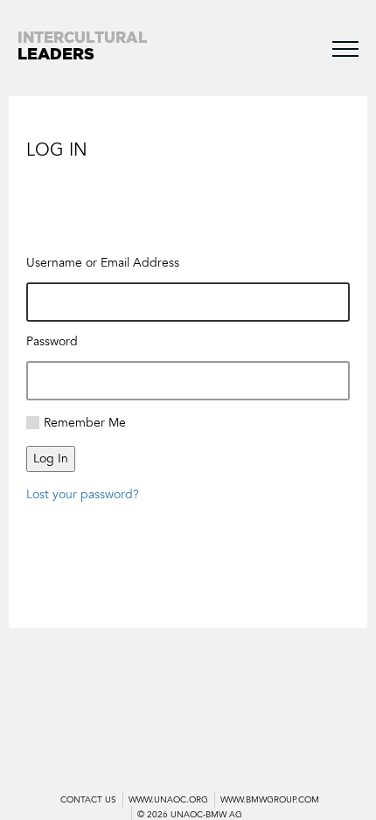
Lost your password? (82, 494)
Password (52, 341)
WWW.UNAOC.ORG (168, 800)
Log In (50, 458)
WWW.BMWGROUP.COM (269, 800)
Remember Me (85, 422)
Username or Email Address (102, 262)
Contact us (88, 800)
